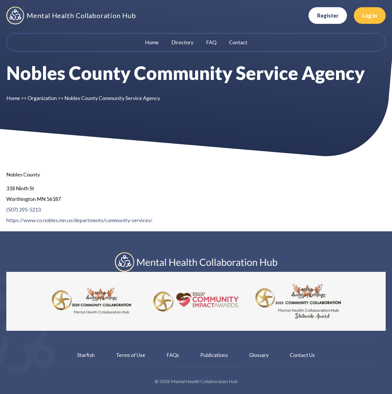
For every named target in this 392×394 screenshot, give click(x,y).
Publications (214, 355)
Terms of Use (130, 355)
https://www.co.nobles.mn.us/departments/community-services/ (79, 220)
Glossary (259, 355)
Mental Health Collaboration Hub (81, 15)
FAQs (172, 355)
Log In (369, 15)
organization (42, 98)
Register (327, 15)
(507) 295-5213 (23, 209)
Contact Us (302, 355)
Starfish (86, 355)
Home (13, 98)
